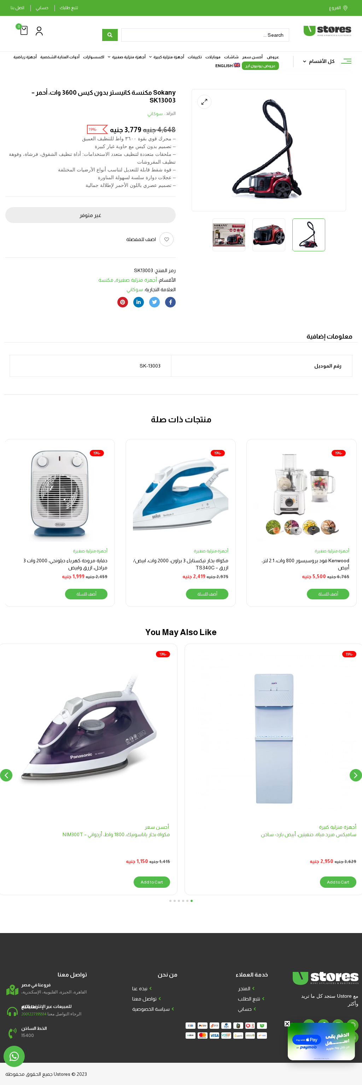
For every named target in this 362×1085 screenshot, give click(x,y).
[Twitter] (154, 302)
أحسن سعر (157, 827)
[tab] (329, 337)
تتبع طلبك (69, 7)
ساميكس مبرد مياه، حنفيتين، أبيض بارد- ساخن (308, 834)
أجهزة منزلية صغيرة (136, 280)
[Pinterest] (122, 302)
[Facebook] (170, 302)
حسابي (42, 7)
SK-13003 (149, 366)
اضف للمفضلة (141, 239)
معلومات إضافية (329, 336)
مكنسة (105, 280)
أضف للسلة (328, 594)
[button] (23, 30)
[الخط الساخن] (12, 1033)
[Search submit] (110, 35)
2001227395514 (33, 1013)
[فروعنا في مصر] (12, 990)
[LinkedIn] (138, 302)
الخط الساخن (34, 1028)
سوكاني (155, 113)
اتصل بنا (17, 7)
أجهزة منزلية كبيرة (337, 827)
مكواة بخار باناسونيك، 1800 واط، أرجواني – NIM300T (116, 834)
